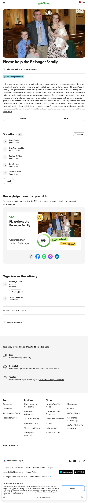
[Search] (4, 3)
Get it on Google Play (66, 472)
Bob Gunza (14, 164)
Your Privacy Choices (38, 477)
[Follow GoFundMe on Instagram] (84, 461)
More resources (9, 445)
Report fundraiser (14, 322)
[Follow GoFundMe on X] (79, 461)
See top (80, 134)
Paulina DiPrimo (15, 156)
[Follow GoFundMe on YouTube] (74, 461)
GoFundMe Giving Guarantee (51, 380)
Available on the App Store (79, 472)
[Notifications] (78, 3)
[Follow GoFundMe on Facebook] (70, 461)
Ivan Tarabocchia (16, 148)
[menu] (84, 3)
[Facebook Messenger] (50, 256)
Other (25, 310)
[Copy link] (31, 256)
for (22, 69)
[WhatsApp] (44, 256)
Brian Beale (14, 140)
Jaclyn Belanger (16, 297)
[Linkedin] (57, 256)
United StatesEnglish (14, 461)
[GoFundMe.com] (44, 3)
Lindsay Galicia (15, 282)
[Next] (80, 53)
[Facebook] (37, 256)
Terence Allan (15, 172)
